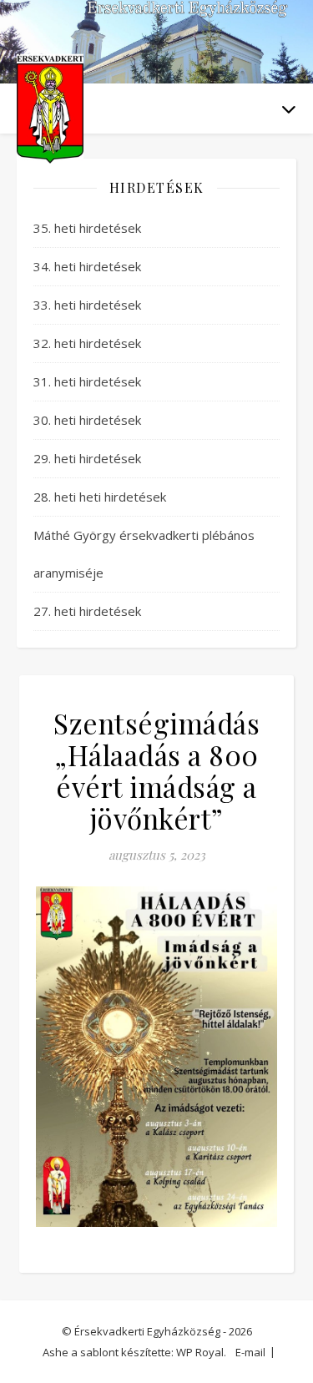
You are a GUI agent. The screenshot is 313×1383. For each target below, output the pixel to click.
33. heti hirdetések (87, 304)
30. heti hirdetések (87, 419)
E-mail (250, 1352)
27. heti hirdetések (87, 611)
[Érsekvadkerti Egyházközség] (50, 109)
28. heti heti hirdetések (99, 496)
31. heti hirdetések (87, 381)
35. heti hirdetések (87, 228)
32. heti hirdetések (87, 343)
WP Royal (200, 1352)
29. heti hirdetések (87, 458)
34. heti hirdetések (87, 266)
